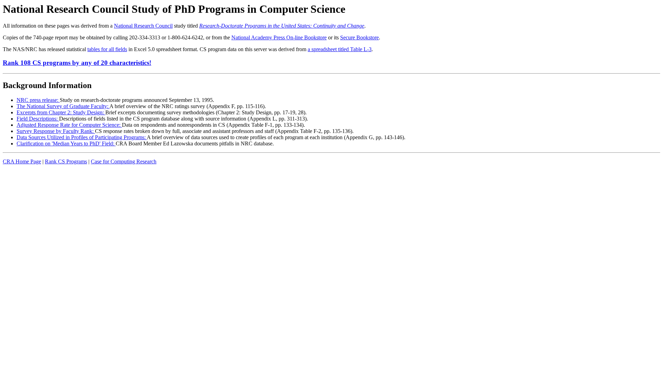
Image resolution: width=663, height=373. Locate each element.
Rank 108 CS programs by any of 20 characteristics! (77, 62)
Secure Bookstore (359, 37)
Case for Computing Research (123, 161)
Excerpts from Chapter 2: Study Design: (61, 112)
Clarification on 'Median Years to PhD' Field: (66, 143)
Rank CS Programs (66, 161)
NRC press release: (38, 100)
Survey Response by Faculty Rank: (56, 131)
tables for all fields (107, 49)
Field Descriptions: (38, 119)
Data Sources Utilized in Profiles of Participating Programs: (82, 137)
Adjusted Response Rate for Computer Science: (69, 125)
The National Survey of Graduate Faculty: (63, 106)
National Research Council (143, 26)
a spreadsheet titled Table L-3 (340, 49)
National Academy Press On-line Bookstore (279, 37)
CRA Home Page (22, 161)
